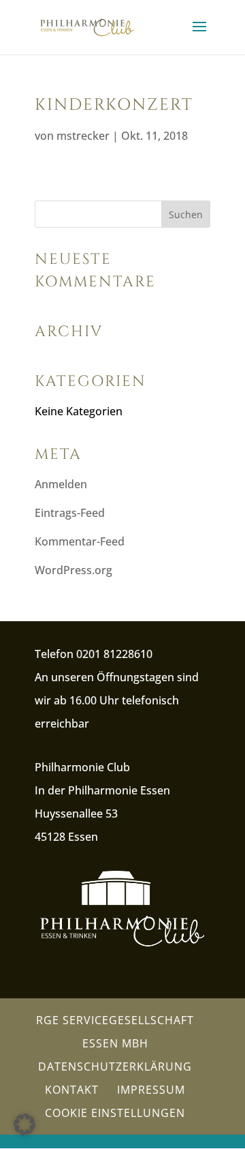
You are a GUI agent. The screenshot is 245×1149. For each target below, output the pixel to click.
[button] (24, 1124)
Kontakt (72, 1089)
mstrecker (83, 135)
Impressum (151, 1089)
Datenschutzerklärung (115, 1066)
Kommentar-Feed (80, 541)
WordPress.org (73, 570)
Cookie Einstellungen (115, 1112)
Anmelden (61, 484)
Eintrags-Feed (70, 512)
